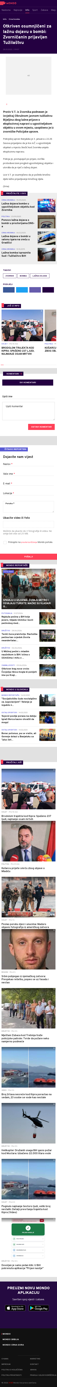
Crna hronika (14, 19)
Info (5, 19)
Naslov (7, 464)
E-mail (7, 484)
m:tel (11, 1382)
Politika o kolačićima (12, 1370)
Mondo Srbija (11, 1339)
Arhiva (33, 1370)
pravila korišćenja (29, 542)
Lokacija (8, 493)
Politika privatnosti (12, 1375)
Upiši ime (7, 396)
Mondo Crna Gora (13, 1345)
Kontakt (34, 1364)
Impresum (6, 1364)
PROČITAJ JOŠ (14, 762)
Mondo (7, 1334)
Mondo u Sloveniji (17, 689)
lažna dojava (40, 276)
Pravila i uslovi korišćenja (43, 1375)
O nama (5, 1359)
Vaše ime (9, 474)
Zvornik (9, 276)
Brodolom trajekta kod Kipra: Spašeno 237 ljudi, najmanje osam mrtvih (18, 351)
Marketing (35, 1359)
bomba (23, 276)
